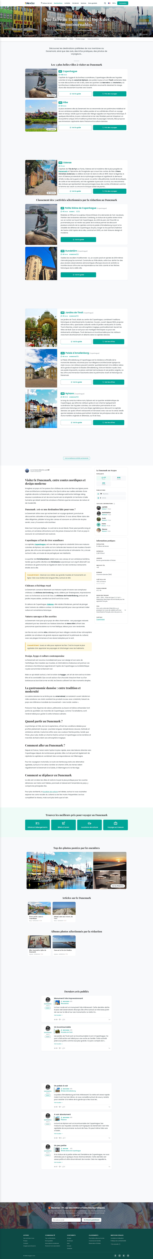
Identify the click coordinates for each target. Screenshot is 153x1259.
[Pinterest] (128, 1255)
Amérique (70, 1241)
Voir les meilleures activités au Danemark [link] (76, 458)
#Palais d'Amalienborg (68, 1091)
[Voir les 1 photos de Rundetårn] (41, 263)
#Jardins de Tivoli (66, 1032)
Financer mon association (52, 1246)
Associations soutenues (52, 1243)
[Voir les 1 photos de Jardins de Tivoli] (41, 328)
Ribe (63, 102)
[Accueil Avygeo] (30, 3)
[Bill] (27, 471)
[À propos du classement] (114, 504)
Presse (25, 1241)
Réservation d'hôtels (95, 1243)
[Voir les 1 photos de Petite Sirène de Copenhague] (41, 224)
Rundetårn (74, 251)
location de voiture (50, 792)
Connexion (122, 3)
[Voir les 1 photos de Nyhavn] (41, 408)
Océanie (69, 1248)
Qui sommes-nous (28, 1238)
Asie (68, 1243)
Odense (65, 162)
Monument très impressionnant (68, 998)
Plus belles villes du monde (96, 1238)
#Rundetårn (65, 1003)
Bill (48, 470)
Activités (67, 3)
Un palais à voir (61, 1085)
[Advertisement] (76, 145)
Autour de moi (47, 3)
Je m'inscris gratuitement (91, 1220)
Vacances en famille (95, 1241)
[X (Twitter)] (123, 1255)
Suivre (47, 1008)
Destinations (58, 3)
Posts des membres (93, 39)
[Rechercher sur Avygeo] (105, 3)
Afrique (69, 1238)
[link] (108, 341)
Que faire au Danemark (60, 39)
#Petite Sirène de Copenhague (71, 1151)
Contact (25, 1243)
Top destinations (5, 8)
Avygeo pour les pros (29, 1246)
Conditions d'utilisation (117, 1238)
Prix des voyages (80, 39)
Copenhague (68, 71)
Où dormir (75, 3)
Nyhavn (72, 393)
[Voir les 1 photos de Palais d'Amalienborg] (41, 368)
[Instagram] (119, 1255)
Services (83, 3)
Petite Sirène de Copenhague (84, 208)
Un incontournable (62, 1027)
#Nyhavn (64, 1120)
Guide (71, 39)
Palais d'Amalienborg (80, 353)
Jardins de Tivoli (77, 312)
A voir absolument (62, 1114)
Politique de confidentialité (118, 1241)
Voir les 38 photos (118, 886)
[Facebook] (115, 1255)
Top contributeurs (50, 1238)
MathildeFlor (48, 1004)
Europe (13, 8)
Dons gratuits (92, 3)
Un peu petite (60, 1145)
